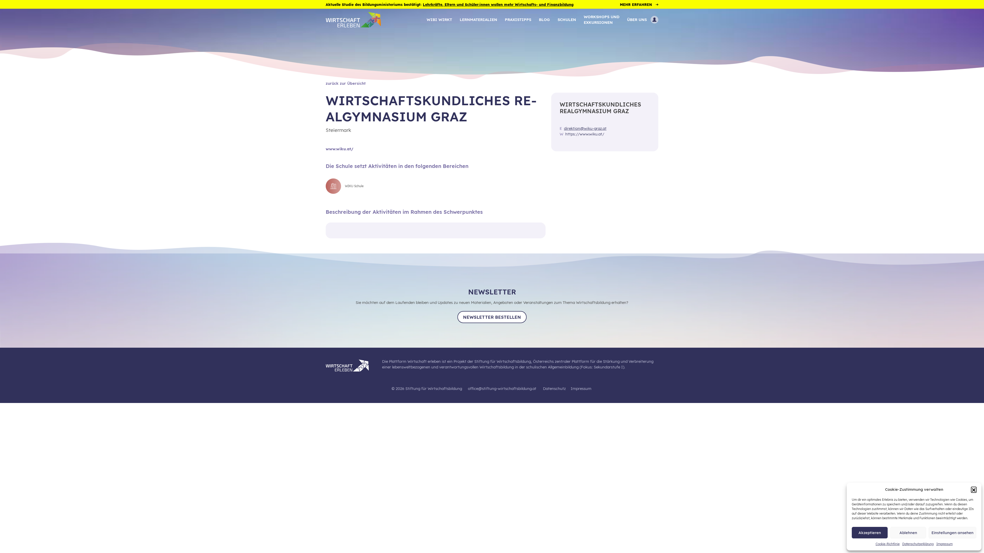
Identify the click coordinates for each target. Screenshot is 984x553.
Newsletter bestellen (492, 317)
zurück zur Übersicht (346, 83)
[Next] (540, 230)
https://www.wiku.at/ (584, 134)
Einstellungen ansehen (952, 532)
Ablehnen (908, 532)
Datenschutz (554, 388)
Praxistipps (518, 19)
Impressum (944, 544)
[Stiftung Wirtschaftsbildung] (351, 364)
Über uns (637, 19)
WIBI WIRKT (439, 19)
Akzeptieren (869, 532)
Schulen (567, 19)
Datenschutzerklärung (918, 544)
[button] (973, 489)
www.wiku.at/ (339, 148)
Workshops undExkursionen (601, 19)
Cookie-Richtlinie (888, 544)
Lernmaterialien (478, 19)
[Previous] (331, 230)
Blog (544, 19)
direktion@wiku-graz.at (585, 128)
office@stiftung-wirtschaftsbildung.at (502, 388)
